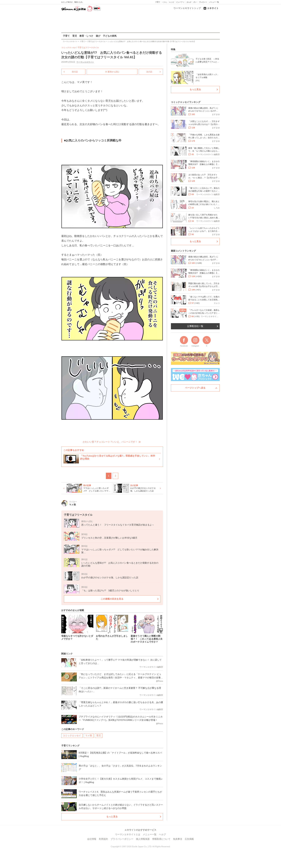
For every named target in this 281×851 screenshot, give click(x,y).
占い (195, 2)
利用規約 (103, 839)
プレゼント (203, 2)
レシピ (171, 2)
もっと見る (112, 816)
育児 (74, 35)
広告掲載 (189, 839)
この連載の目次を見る (112, 598)
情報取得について (161, 839)
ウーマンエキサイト (85, 62)
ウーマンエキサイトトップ (187, 8)
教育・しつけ (86, 35)
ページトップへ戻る (195, 387)
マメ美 (88, 735)
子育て (157, 2)
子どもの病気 (110, 35)
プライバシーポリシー (122, 839)
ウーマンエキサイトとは (127, 834)
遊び (98, 35)
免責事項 (177, 839)
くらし (164, 2)
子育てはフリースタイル (88, 47)
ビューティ (180, 2)
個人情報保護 (143, 839)
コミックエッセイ (72, 735)
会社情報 (91, 839)
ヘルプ (162, 834)
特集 (173, 49)
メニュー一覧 (214, 2)
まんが (189, 2)
